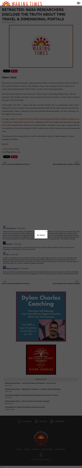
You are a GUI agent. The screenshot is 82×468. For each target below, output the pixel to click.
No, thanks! (41, 235)
